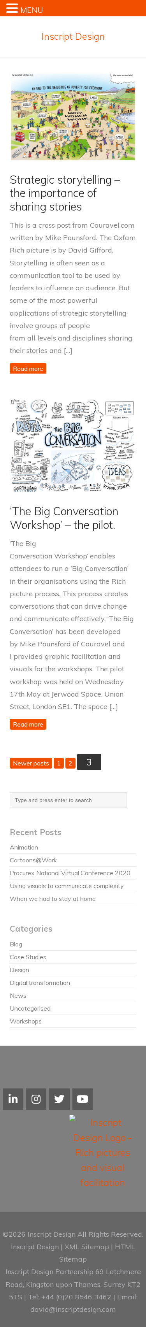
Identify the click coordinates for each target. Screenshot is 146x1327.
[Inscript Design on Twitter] (59, 1099)
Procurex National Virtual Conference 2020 (70, 873)
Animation (24, 847)
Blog (16, 944)
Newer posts (31, 763)
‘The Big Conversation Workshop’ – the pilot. (64, 518)
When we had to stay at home (53, 898)
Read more (28, 368)
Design (19, 970)
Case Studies (28, 957)
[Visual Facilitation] (82, 1099)
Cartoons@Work (33, 860)
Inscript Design (73, 36)
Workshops (26, 1021)
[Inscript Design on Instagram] (36, 1099)
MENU (31, 10)
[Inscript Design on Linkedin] (13, 1099)
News (18, 995)
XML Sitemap (87, 1246)
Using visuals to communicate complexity (67, 886)
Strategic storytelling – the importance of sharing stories (65, 192)
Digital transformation (40, 982)
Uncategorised (30, 1008)
